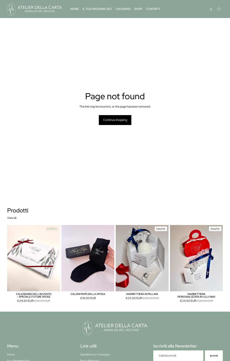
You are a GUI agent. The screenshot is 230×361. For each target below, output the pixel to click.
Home (11, 354)
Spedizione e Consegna (95, 354)
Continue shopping (115, 120)
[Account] (211, 9)
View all (11, 218)
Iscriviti (214, 355)
